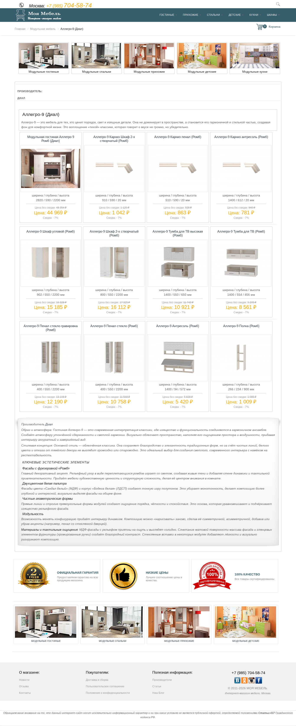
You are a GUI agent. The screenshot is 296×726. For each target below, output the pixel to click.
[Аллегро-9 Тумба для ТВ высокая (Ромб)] (177, 281)
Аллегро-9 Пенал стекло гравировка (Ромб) (51, 328)
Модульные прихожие (179, 641)
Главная (20, 29)
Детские (235, 14)
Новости (24, 679)
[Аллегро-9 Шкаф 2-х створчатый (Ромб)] (114, 281)
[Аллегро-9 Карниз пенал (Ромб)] (177, 187)
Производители (162, 679)
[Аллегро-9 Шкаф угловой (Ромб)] (50, 281)
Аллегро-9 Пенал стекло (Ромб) (114, 326)
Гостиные (166, 14)
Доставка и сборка (97, 679)
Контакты (25, 692)
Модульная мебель (43, 29)
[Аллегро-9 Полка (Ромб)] (241, 376)
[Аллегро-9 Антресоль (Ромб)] (177, 376)
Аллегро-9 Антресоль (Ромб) (177, 326)
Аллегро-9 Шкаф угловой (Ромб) (50, 231)
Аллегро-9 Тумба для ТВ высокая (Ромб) (178, 233)
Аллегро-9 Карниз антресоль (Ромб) (241, 137)
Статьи (156, 686)
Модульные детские (245, 641)
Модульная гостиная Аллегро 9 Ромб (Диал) (50, 139)
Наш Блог (158, 692)
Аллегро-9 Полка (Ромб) (241, 326)
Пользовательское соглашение (105, 686)
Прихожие (190, 14)
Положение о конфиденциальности (108, 692)
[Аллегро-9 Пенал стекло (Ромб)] (114, 376)
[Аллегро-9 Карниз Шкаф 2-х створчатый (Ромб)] (114, 187)
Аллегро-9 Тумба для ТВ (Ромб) (241, 231)
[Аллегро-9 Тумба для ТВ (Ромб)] (241, 281)
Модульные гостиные (46, 641)
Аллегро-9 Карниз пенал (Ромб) (177, 137)
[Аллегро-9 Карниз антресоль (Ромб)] (241, 187)
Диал (49, 424)
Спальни (213, 14)
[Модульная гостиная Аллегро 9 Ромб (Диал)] (50, 187)
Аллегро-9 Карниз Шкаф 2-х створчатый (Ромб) (114, 139)
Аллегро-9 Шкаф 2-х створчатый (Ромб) (114, 233)
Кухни (253, 14)
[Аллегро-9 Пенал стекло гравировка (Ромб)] (50, 376)
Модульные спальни (112, 641)
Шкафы (272, 14)
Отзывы (24, 686)
